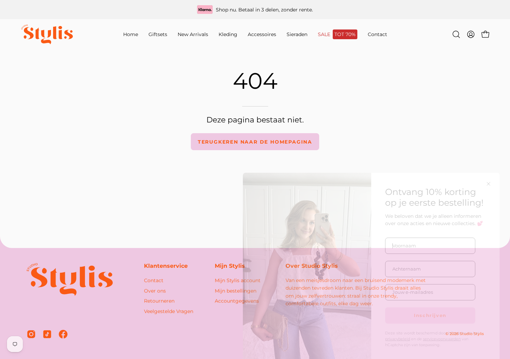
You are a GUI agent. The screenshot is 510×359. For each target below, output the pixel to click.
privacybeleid (397, 325)
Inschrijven (430, 302)
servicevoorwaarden (442, 325)
